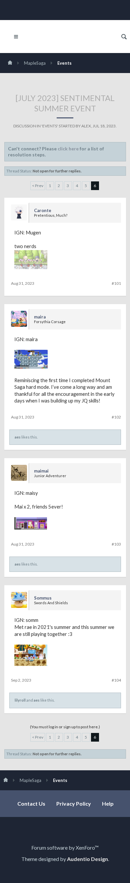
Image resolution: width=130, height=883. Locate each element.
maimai (41, 471)
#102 (116, 416)
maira (40, 316)
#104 (116, 680)
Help (108, 803)
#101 (116, 283)
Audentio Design (87, 859)
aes (18, 437)
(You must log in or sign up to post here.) (65, 726)
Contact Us (31, 803)
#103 (116, 544)
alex (86, 125)
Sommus (43, 598)
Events (49, 125)
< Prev (37, 185)
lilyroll (20, 700)
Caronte (42, 210)
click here (68, 148)
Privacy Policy (73, 803)
